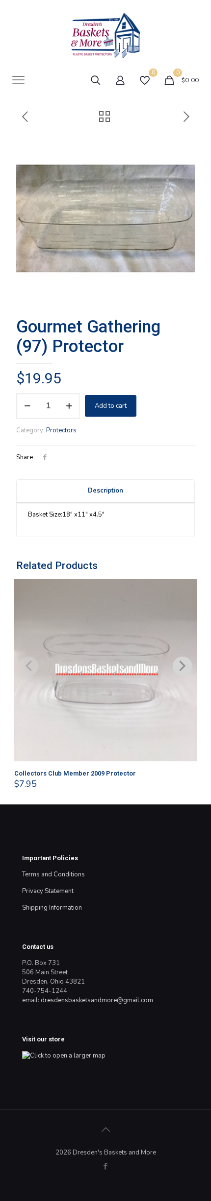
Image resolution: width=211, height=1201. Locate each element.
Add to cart (111, 405)
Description (105, 490)
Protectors (61, 430)
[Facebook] (106, 1166)
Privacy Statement (48, 891)
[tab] (105, 491)
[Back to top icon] (105, 1130)
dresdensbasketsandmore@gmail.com (97, 1000)
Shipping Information (52, 907)
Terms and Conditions (53, 874)
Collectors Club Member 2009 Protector (75, 773)
